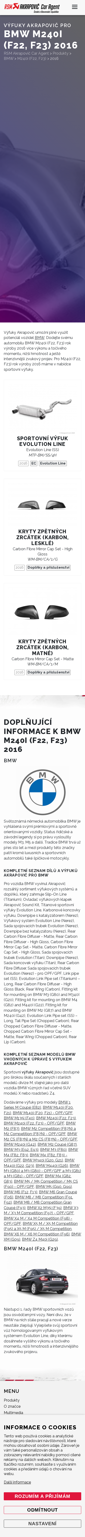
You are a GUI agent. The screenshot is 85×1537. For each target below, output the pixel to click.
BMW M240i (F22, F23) (56, 1118)
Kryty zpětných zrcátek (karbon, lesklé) (42, 537)
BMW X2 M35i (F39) (44, 1208)
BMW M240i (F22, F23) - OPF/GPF (34, 1123)
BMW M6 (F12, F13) (20, 1192)
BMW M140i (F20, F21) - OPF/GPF (42, 1113)
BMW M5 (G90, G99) (54, 1186)
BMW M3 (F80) (53, 1149)
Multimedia (13, 1413)
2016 (23, 463)
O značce (12, 1406)
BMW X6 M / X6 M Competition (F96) (37, 1234)
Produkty (12, 1400)
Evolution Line (53, 463)
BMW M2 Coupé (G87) (57, 1144)
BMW (39, 337)
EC (33, 463)
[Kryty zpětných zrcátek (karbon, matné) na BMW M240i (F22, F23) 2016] (42, 613)
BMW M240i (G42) (20, 1144)
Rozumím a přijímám (42, 1496)
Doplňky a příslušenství (48, 567)
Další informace (17, 1482)
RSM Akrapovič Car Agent (26, 53)
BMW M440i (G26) (52, 1165)
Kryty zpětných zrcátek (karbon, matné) (42, 647)
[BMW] (42, 792)
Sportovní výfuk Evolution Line (42, 441)
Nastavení (42, 1523)
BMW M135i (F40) (19, 1118)
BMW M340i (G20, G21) (43, 1160)
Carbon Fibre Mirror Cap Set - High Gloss (42, 554)
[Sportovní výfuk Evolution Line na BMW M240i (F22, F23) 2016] (42, 410)
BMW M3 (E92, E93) (21, 1149)
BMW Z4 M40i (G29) (40, 1239)
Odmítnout (42, 1510)
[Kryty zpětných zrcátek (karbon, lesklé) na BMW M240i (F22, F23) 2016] (42, 506)
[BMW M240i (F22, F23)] (42, 1280)
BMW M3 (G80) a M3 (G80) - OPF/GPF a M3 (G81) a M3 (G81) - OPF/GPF (42, 1170)
